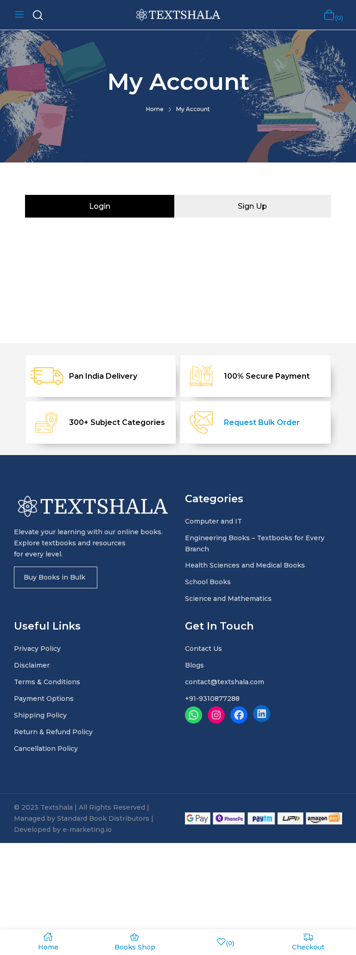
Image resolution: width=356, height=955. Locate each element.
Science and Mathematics (228, 598)
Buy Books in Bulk (54, 577)
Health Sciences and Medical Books (245, 565)
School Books (208, 582)
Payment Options (44, 698)
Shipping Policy (40, 715)
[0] (329, 15)
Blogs (194, 665)
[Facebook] (239, 715)
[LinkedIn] (261, 713)
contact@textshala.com (224, 682)
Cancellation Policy (46, 748)
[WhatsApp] (193, 715)
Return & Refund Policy (53, 732)
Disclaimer (32, 665)
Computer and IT (213, 521)
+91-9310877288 (212, 698)
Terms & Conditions (47, 682)
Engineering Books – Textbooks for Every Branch (254, 543)
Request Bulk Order (262, 422)
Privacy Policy (37, 648)
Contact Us (203, 648)
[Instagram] (216, 715)
